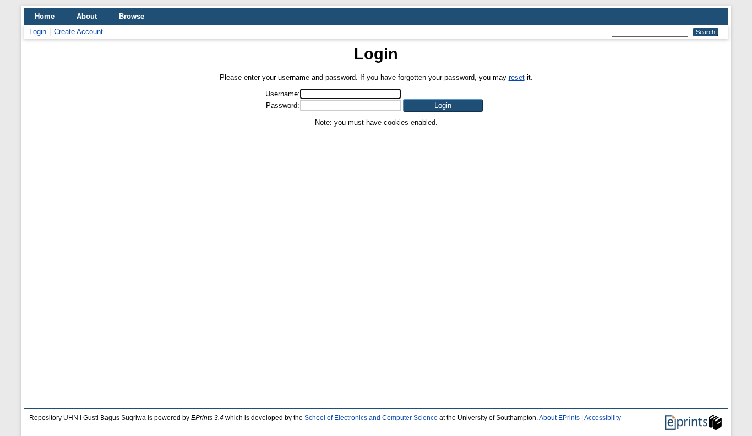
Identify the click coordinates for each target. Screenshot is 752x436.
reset (517, 77)
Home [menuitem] (45, 16)
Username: (282, 94)
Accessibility (602, 418)
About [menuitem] (87, 16)
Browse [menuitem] (131, 16)
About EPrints (559, 418)
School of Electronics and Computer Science (371, 418)
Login (37, 32)
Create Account (78, 32)
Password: (282, 105)
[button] (443, 105)
